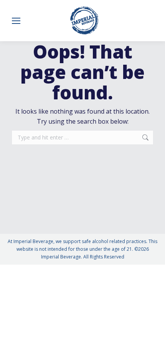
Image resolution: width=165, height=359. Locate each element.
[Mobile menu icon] (16, 20)
